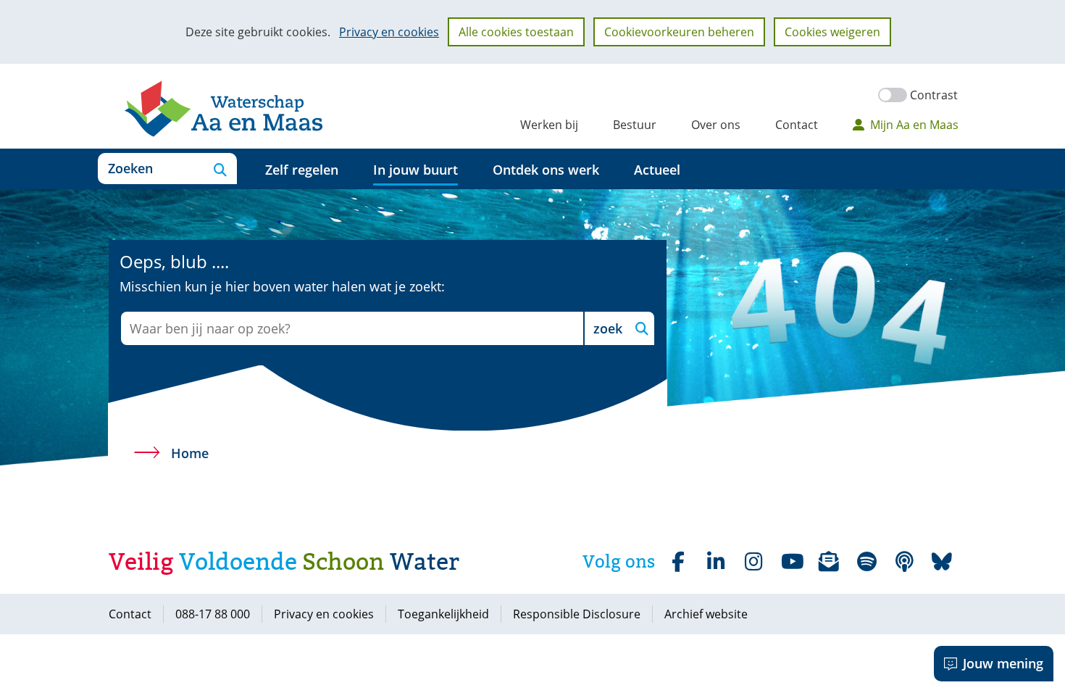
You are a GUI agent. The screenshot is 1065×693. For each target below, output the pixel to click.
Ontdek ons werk (546, 169)
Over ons (715, 125)
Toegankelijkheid (443, 614)
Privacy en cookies (389, 31)
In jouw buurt (415, 169)
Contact (796, 125)
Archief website (706, 614)
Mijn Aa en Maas (914, 125)
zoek (607, 328)
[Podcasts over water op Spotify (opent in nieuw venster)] (904, 561)
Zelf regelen (301, 169)
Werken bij (549, 125)
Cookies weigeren (832, 32)
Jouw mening (1003, 663)
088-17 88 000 (212, 614)
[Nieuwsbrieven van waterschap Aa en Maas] (828, 561)
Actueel (657, 169)
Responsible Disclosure (576, 614)
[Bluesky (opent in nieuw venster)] (941, 561)
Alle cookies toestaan (516, 32)
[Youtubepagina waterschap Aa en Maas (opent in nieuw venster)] (791, 561)
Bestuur (634, 125)
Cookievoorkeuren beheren (679, 32)
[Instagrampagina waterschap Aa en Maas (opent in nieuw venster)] (753, 561)
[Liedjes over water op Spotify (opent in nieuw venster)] (866, 561)
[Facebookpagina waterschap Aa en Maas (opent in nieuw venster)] (678, 561)
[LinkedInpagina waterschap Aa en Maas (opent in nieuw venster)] (715, 561)
